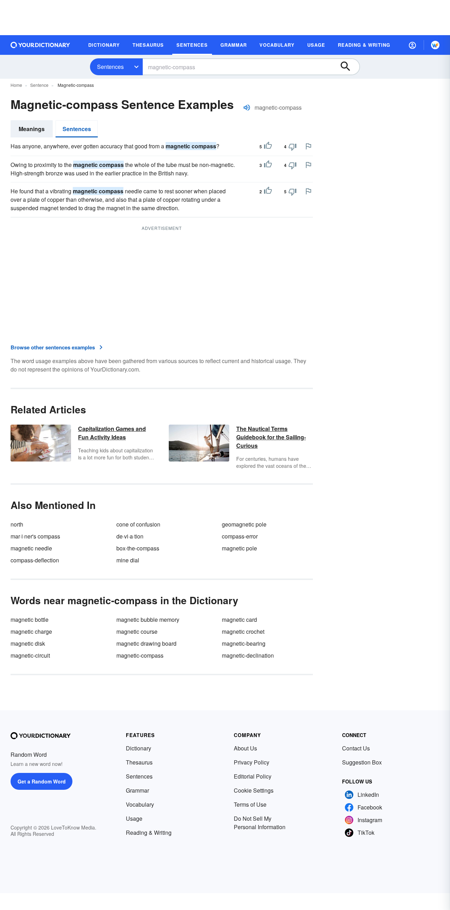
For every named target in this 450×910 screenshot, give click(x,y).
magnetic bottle (30, 619)
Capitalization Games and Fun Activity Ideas (112, 433)
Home (16, 85)
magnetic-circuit (30, 655)
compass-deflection (35, 560)
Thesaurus (139, 762)
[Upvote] (268, 146)
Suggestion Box (362, 762)
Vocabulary (140, 804)
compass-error (240, 536)
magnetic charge (31, 631)
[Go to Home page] (40, 45)
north (17, 524)
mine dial (127, 560)
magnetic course (137, 631)
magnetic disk (28, 643)
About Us (245, 748)
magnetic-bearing (243, 643)
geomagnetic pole (244, 524)
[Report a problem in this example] (308, 146)
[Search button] (348, 67)
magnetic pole (239, 548)
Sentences (110, 67)
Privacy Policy (251, 762)
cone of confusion (138, 524)
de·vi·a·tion (129, 536)
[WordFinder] (435, 45)
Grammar (137, 790)
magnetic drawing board (146, 643)
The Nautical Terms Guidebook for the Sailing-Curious (271, 437)
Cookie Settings (254, 790)
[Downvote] (292, 146)
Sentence (39, 85)
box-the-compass (137, 548)
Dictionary (138, 748)
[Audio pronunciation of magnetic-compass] (247, 107)
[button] (412, 45)
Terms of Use (250, 804)
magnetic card (239, 619)
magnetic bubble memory (147, 619)
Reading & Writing (149, 832)
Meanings (32, 129)
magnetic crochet (243, 631)
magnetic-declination (248, 655)
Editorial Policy (252, 776)
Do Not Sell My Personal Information (259, 822)
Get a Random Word (42, 781)
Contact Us (356, 748)
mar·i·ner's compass (35, 536)
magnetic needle (31, 548)
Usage (134, 818)
